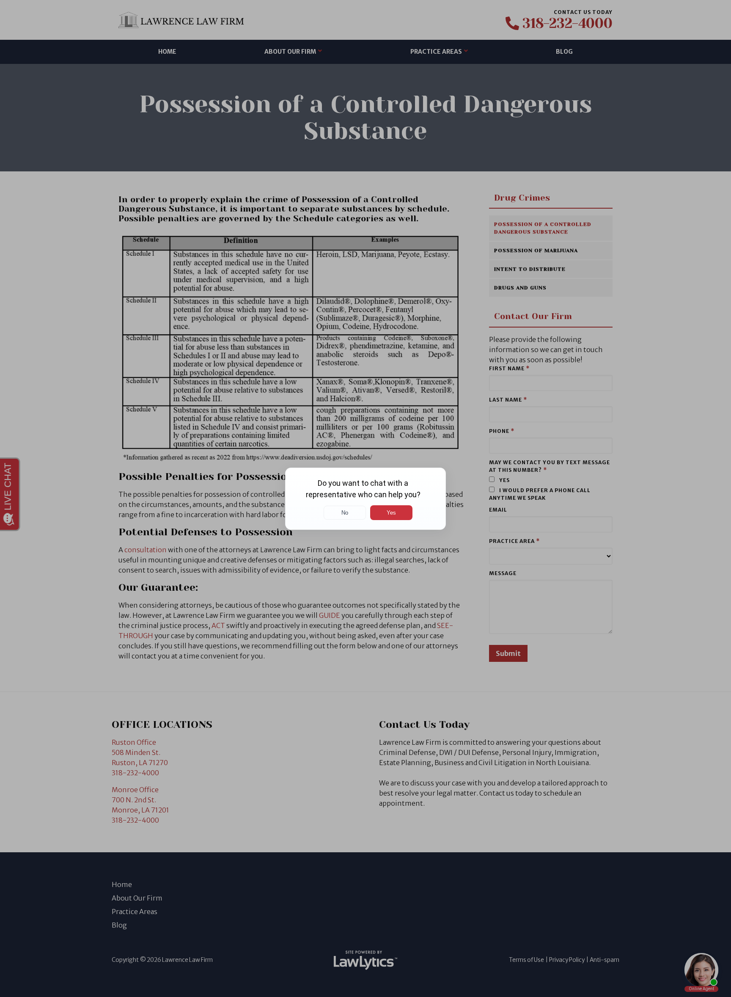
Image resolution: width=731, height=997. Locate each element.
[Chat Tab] (365, 498)
